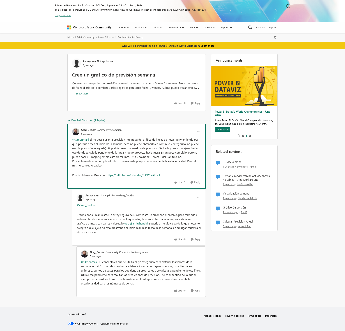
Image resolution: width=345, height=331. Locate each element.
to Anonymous (139, 252)
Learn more (207, 45)
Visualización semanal (236, 193)
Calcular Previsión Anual (238, 221)
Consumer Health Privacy (114, 323)
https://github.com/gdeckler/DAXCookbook (134, 175)
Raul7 (244, 212)
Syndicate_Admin (246, 166)
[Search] (250, 27)
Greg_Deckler (88, 129)
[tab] (243, 136)
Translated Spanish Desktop (130, 37)
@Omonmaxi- (90, 262)
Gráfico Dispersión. (234, 207)
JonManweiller (245, 184)
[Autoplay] (238, 136)
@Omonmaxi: (80, 139)
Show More (82, 93)
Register (260, 27)
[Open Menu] (275, 37)
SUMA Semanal (232, 162)
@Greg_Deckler (86, 205)
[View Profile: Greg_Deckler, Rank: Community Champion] (75, 131)
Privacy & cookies (234, 315)
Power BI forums (106, 37)
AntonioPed (244, 226)
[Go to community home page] (89, 27)
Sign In (272, 27)
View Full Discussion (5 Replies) (88, 120)
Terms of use (254, 315)
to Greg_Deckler (125, 195)
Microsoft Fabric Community (80, 37)
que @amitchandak (136, 223)
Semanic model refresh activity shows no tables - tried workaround (246, 177)
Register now (63, 15)
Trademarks (271, 315)
